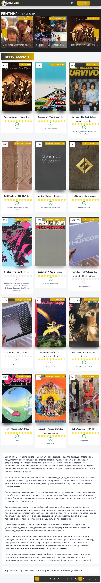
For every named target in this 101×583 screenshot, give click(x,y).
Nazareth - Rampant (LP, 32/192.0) (53, 429)
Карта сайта (11, 570)
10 (31, 121)
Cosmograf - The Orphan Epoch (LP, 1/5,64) (57, 117)
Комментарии (42, 570)
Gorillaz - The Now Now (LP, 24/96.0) (21, 272)
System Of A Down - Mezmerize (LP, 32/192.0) (58, 272)
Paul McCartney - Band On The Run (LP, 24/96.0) (26, 117)
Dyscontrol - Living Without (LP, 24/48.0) (22, 352)
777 (84, 578)
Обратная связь (26, 570)
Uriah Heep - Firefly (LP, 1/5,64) (52, 352)
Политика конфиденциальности (66, 570)
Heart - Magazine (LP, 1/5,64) (17, 429)
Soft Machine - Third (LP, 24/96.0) (19, 196)
